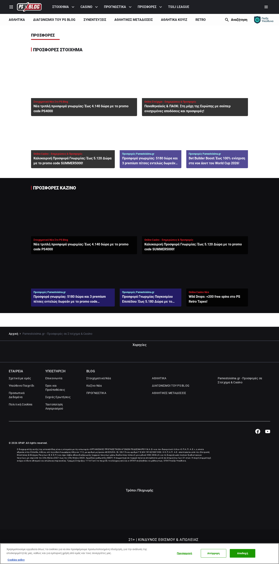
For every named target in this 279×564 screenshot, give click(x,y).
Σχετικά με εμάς (20, 378)
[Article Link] (84, 86)
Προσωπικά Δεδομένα (17, 395)
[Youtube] (267, 431)
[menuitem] (64, 7)
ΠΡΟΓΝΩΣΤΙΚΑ (115, 7)
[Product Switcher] (11, 6)
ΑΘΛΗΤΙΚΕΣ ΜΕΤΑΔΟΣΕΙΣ (133, 20)
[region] (139, 553)
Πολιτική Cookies (20, 404)
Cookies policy (16, 559)
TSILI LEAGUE (178, 7)
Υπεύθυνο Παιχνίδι (21, 385)
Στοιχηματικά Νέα (98, 378)
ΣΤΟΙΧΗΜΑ (60, 7)
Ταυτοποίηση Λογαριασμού (54, 406)
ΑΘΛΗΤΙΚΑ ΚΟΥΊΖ (174, 20)
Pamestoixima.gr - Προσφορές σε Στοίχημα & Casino (240, 380)
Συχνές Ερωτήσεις (58, 397)
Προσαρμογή (184, 553)
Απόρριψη (213, 553)
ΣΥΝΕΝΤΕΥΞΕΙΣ (95, 20)
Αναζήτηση (239, 20)
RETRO (200, 20)
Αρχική (13, 333)
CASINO (86, 7)
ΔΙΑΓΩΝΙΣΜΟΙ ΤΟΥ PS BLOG (54, 20)
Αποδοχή (242, 553)
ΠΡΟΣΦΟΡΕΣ (147, 7)
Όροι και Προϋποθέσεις (55, 387)
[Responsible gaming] (263, 20)
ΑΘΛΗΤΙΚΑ (17, 20)
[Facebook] (257, 431)
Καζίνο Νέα (94, 385)
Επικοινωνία (53, 378)
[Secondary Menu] (266, 6)
